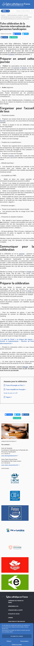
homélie (3, 121)
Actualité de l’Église (13, 614)
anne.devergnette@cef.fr (9, 455)
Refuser (9, 641)
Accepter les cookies (17, 636)
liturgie (29, 271)
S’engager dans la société (15, 610)
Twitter (26, 33)
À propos (10, 617)
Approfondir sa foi (13, 606)
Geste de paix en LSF (11, 393)
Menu (4, 11)
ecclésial (11, 54)
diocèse (24, 68)
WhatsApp (14, 37)
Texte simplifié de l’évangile (15, 389)
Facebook (17, 33)
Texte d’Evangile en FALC (15, 385)
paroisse (16, 68)
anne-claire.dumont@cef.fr (9, 465)
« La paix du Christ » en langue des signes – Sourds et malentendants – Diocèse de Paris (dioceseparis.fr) (17, 341)
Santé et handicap (12, 15)
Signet (8, 397)
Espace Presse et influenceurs (16, 621)
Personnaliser (24, 641)
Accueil (3, 15)
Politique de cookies (17, 644)
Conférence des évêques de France (15, 601)
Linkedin (5, 37)
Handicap (20, 15)
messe (29, 291)
